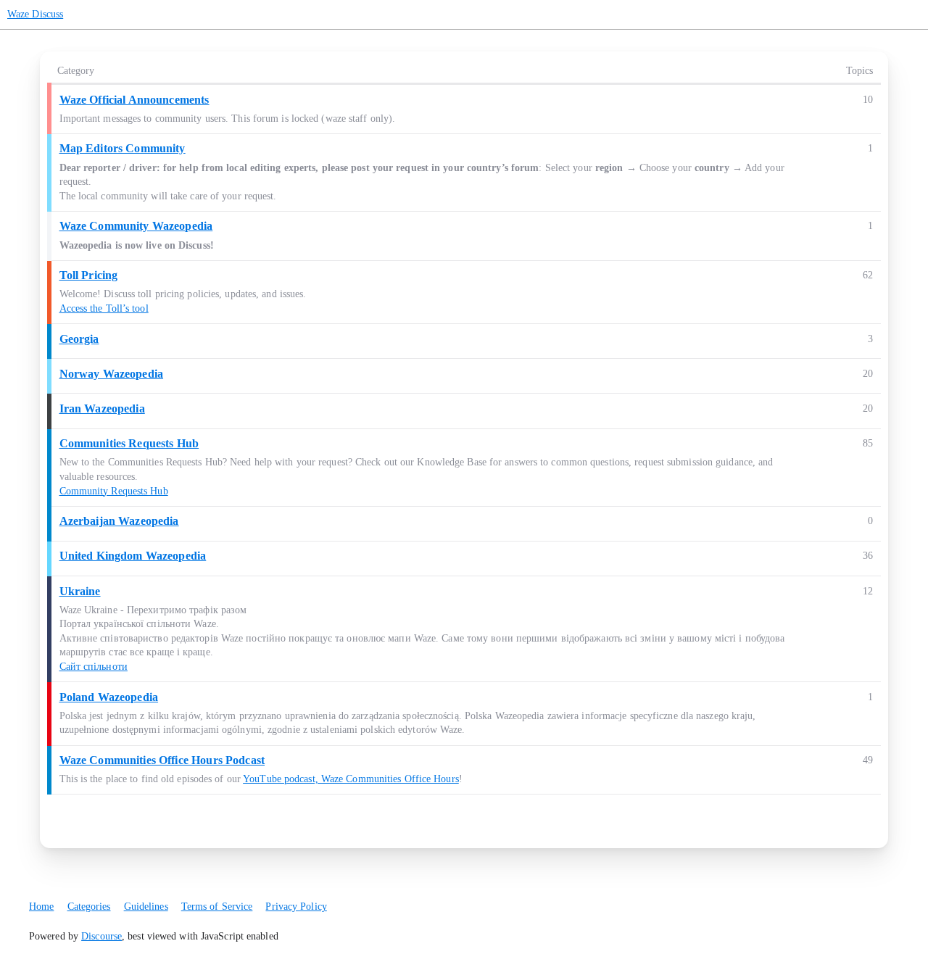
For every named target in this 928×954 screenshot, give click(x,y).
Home (41, 906)
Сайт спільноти (93, 666)
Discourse (101, 936)
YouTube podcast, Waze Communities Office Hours (351, 778)
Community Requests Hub (113, 491)
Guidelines (146, 906)
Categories (89, 906)
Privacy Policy (295, 906)
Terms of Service (217, 906)
